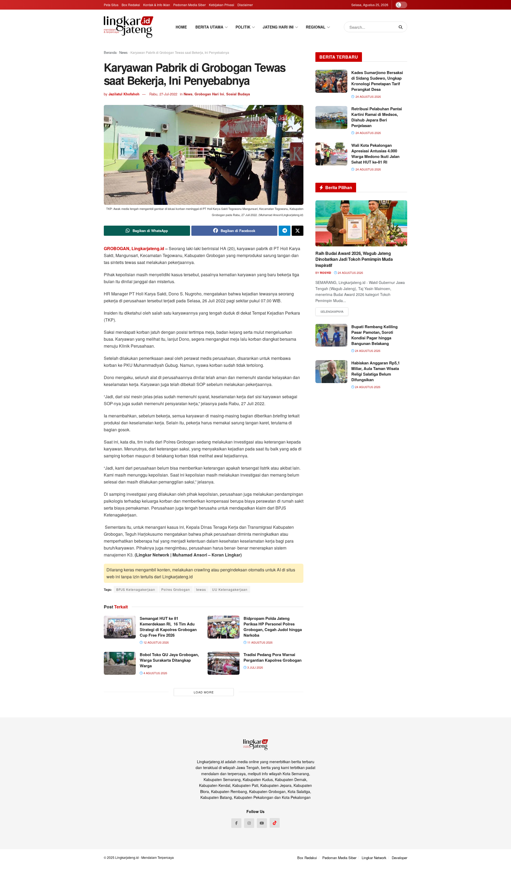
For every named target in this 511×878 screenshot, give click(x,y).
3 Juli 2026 (254, 667)
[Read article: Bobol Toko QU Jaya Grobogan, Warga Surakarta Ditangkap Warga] (120, 663)
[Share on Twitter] (297, 231)
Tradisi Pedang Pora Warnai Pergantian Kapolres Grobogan (273, 657)
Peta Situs (111, 4)
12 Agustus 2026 (156, 642)
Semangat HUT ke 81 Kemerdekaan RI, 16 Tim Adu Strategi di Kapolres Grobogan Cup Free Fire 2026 (168, 626)
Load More (204, 692)
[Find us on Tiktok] (275, 823)
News (123, 52)
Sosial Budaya (238, 93)
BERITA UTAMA (209, 27)
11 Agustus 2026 (259, 642)
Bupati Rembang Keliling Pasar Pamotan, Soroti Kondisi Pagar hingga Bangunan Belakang (374, 335)
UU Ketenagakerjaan (230, 589)
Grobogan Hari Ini (209, 93)
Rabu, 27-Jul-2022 (163, 93)
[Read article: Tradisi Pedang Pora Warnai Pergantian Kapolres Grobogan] (224, 663)
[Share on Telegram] (284, 231)
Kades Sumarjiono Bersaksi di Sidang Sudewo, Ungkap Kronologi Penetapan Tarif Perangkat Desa (377, 81)
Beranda (110, 52)
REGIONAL (315, 27)
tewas (201, 589)
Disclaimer (245, 4)
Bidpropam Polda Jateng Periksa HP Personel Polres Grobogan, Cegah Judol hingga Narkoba (273, 626)
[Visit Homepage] (128, 26)
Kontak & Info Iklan (156, 4)
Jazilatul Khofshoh (124, 93)
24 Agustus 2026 (350, 272)
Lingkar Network (374, 857)
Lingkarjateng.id (127, 857)
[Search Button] (401, 27)
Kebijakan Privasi (221, 4)
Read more (331, 311)
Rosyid (325, 273)
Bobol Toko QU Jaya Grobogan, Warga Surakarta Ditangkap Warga (169, 660)
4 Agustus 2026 (155, 673)
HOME (181, 27)
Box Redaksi (131, 4)
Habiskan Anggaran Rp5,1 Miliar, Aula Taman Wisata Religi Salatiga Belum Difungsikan (375, 371)
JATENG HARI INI (278, 27)
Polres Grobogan (175, 589)
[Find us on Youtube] (262, 823)
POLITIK (243, 27)
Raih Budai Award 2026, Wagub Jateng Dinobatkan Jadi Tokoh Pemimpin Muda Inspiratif (354, 259)
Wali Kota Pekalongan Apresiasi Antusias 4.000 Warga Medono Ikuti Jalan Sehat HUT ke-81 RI (375, 153)
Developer (399, 857)
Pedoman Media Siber (189, 4)
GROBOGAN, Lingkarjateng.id (134, 248)
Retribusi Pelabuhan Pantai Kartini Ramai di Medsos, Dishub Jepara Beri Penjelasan (376, 117)
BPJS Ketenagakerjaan (135, 589)
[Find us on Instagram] (249, 823)
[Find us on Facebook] (236, 823)
